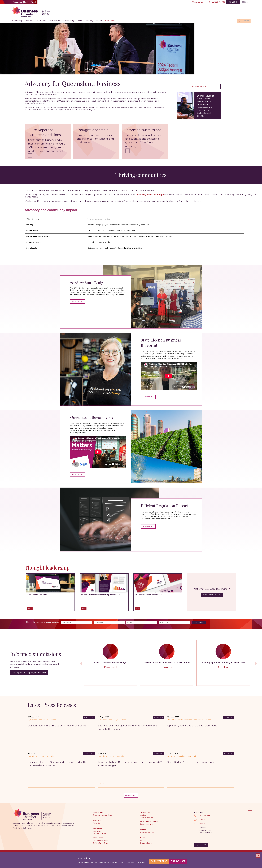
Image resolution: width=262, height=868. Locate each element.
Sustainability (68, 21)
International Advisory (102, 841)
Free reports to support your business (29, 673)
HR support (41, 21)
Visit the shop (197, 2)
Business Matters (147, 832)
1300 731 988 (204, 816)
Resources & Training (149, 821)
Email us (202, 820)
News (79, 21)
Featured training (147, 824)
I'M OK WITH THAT (159, 861)
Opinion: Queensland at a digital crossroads (192, 725)
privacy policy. (142, 862)
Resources (97, 831)
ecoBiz (143, 815)
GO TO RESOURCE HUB (212, 595)
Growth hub (110, 21)
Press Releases (146, 843)
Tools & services (146, 817)
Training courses (99, 834)
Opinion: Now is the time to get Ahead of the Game (57, 725)
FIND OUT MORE (178, 861)
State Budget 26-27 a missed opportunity (190, 762)
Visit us (202, 824)
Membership (17, 21)
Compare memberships (102, 815)
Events (99, 21)
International (54, 21)
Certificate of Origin (100, 843)
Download (110, 667)
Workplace (97, 829)
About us (29, 21)
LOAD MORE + (131, 795)
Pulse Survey (98, 823)
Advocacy (89, 21)
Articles (143, 841)
